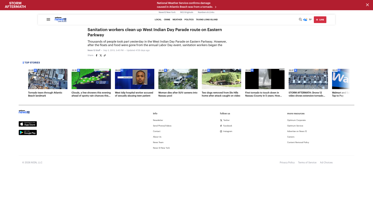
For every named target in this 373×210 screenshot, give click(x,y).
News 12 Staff (94, 50)
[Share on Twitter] (101, 55)
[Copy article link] (105, 55)
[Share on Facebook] (96, 55)
